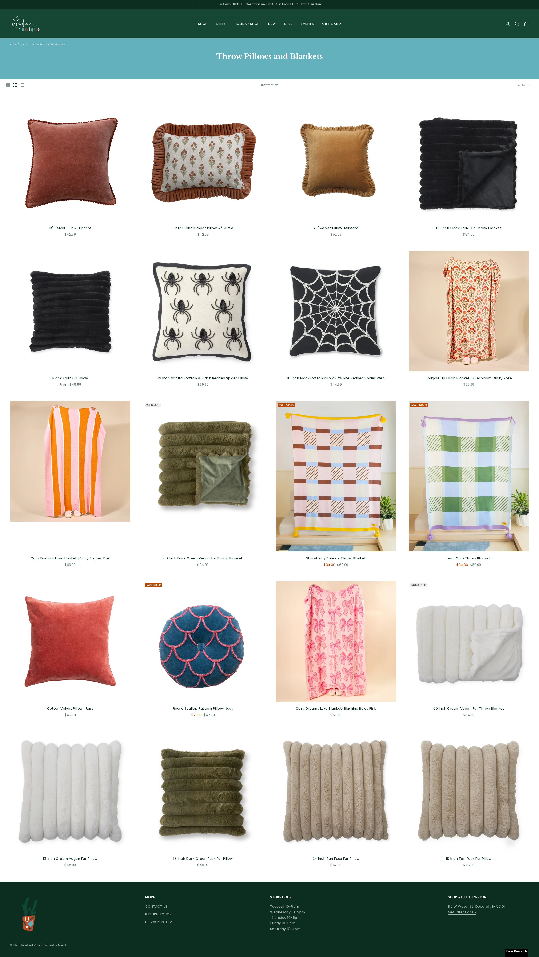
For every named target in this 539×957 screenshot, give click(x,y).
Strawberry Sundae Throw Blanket (336, 558)
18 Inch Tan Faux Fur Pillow (469, 858)
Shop (24, 44)
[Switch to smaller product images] (15, 85)
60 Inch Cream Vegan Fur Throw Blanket (468, 708)
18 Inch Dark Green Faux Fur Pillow (203, 858)
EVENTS (307, 23)
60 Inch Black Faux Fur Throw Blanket (468, 228)
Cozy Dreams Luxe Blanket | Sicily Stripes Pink (70, 558)
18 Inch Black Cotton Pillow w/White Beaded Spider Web (336, 378)
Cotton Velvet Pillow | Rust (70, 708)
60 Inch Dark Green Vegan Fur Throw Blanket (203, 558)
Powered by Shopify (55, 945)
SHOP (203, 23)
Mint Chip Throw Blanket (468, 558)
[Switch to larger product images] (8, 85)
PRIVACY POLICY (159, 921)
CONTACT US (156, 906)
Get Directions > (462, 912)
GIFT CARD (331, 23)
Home (13, 44)
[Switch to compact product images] (22, 85)
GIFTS (221, 23)
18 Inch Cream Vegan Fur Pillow (70, 858)
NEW (272, 23)
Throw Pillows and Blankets (48, 44)
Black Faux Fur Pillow (70, 378)
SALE (288, 23)
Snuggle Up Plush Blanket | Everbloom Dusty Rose (469, 378)
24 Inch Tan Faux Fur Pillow (336, 858)
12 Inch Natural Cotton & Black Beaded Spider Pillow (203, 378)
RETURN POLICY (158, 914)
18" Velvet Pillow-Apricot (70, 228)
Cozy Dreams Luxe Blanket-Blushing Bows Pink (336, 708)
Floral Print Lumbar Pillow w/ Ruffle (203, 228)
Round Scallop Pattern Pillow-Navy (203, 708)
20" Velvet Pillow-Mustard (336, 228)
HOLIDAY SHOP (247, 23)
